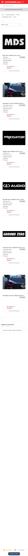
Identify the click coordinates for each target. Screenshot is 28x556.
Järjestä (3, 24)
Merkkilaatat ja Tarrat (7, 17)
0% (14, 66)
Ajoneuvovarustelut (10, 14)
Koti (3, 14)
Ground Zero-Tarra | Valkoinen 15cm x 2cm (14, 247)
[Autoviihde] (13, 2)
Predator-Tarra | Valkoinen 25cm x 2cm (13, 151)
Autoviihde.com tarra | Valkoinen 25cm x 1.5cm (15, 103)
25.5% (11, 66)
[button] (4, 71)
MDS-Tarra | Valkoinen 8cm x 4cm (11, 55)
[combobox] (14, 5)
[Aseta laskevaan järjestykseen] (22, 24)
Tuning (17, 14)
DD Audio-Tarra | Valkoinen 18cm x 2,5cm (13, 199)
